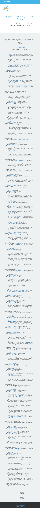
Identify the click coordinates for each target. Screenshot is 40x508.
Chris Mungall (16, 126)
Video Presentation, (15, 459)
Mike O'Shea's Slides (26, 362)
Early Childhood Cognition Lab (22, 86)
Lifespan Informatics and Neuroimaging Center (17, 291)
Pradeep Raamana (20, 234)
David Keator (10, 271)
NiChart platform (25, 66)
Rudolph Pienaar (11, 194)
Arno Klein (10, 206)
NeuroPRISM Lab (11, 54)
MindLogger (30, 210)
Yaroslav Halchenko (22, 139)
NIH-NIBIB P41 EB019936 (21, 505)
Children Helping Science (17, 88)
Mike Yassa (19, 270)
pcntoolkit (13, 100)
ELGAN (28, 355)
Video (9, 362)
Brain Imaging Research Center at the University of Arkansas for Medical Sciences (19, 262)
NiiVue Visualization (28, 74)
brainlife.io (18, 449)
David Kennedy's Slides (12, 363)
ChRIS (18, 198)
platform (9, 211)
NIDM (21, 163)
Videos (19, 47)
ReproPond (21, 395)
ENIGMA (31, 334)
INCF (30, 279)
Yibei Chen (20, 153)
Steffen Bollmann (20, 244)
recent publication (23, 265)
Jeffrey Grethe (21, 160)
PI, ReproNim (20, 80)
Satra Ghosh (21, 154)
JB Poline (20, 147)
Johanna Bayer (13, 95)
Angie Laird (19, 216)
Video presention (11, 240)
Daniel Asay (10, 179)
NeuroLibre (28, 170)
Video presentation (12, 144)
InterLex (27, 467)
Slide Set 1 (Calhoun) (21, 418)
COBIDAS (10, 402)
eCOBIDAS (19, 402)
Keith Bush (16, 258)
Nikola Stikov (10, 170)
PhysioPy (12, 111)
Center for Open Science (25, 303)
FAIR (11, 164)
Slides (24, 47)
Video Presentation (12, 61)
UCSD (27, 279)
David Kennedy (15, 252)
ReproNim (6, 1)
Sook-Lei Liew (28, 226)
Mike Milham (19, 117)
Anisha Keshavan (16, 187)
